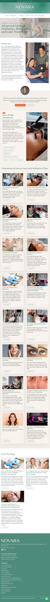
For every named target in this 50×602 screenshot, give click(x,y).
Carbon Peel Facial (5, 572)
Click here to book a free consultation (25, 1)
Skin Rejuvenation (5, 570)
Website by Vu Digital (44, 598)
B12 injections (4, 585)
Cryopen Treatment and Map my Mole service (11, 580)
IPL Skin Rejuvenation (5, 591)
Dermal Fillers (4, 568)
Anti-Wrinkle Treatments (6, 567)
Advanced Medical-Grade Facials (8, 587)
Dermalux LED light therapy (7, 583)
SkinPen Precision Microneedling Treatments (11, 578)
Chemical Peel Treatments (7, 574)
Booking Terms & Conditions (29, 598)
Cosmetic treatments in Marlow (8, 559)
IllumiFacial (3, 592)
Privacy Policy (20, 598)
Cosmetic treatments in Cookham (8, 555)
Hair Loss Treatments (6, 589)
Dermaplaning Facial (5, 581)
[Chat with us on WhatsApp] (47, 599)
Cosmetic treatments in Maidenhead (9, 557)
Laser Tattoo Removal (6, 565)
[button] (14, 16)
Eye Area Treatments (5, 576)
